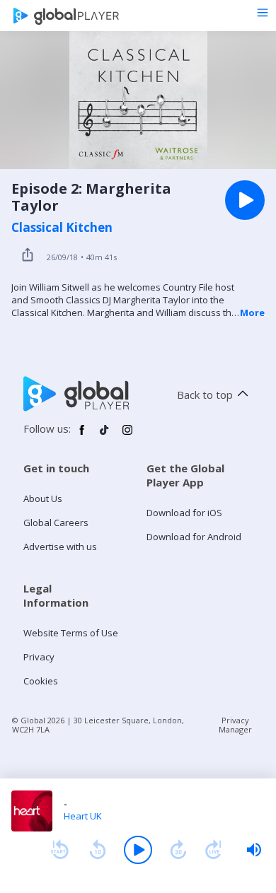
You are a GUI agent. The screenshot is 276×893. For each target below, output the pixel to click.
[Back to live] (214, 850)
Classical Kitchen (62, 227)
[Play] (138, 850)
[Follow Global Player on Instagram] (127, 435)
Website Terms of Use (70, 632)
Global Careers (55, 522)
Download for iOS (184, 512)
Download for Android (193, 536)
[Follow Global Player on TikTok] (105, 435)
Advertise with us (60, 546)
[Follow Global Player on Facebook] (82, 435)
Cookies (40, 681)
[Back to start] (59, 850)
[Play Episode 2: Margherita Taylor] (245, 200)
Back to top (205, 394)
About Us (42, 498)
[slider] (254, 850)
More (252, 312)
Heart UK (83, 816)
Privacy (38, 656)
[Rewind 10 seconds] (98, 850)
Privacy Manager (235, 725)
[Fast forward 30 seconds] (178, 850)
